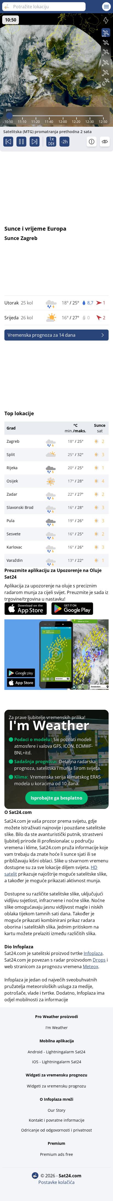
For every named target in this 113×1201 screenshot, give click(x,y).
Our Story (56, 1110)
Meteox (90, 967)
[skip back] (8, 142)
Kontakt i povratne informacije (56, 1120)
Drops (99, 960)
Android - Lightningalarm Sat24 (56, 1051)
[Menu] (106, 6)
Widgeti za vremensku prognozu (56, 1086)
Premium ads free (56, 1154)
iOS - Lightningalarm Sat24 (56, 1061)
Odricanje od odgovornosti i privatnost (56, 1130)
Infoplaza (93, 953)
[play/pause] (21, 142)
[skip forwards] (34, 142)
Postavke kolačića (56, 1182)
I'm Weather (57, 1027)
